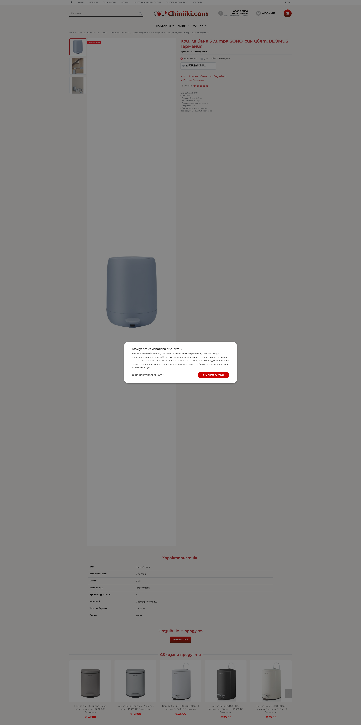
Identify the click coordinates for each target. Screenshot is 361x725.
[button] (148, 375)
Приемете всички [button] (213, 375)
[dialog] (180, 362)
